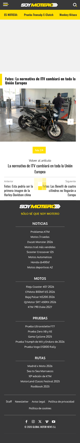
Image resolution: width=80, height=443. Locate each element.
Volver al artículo (40, 160)
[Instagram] (33, 421)
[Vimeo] (46, 421)
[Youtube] (53, 421)
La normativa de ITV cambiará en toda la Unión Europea (40, 168)
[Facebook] (26, 421)
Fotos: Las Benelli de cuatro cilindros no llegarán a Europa (59, 190)
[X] (40, 421)
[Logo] (39, 5)
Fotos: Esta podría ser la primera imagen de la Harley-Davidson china (18, 190)
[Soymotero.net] (40, 206)
